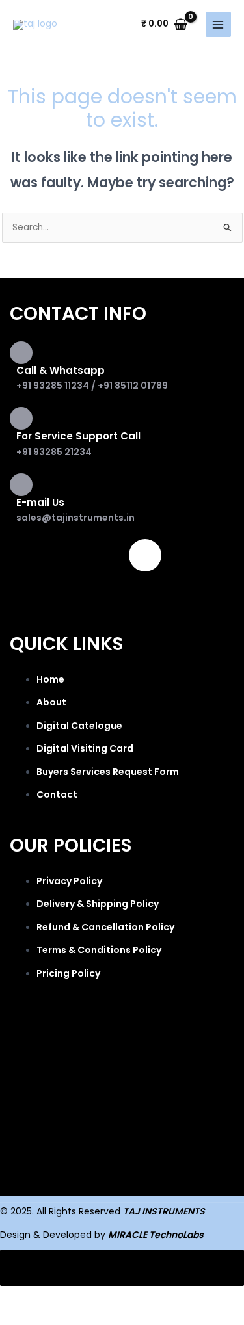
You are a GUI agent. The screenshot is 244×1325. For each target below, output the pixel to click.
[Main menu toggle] (218, 24)
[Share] (135, 1297)
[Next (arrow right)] (81, 1316)
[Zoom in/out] (26, 1297)
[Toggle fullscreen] (81, 1297)
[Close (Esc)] (190, 1297)
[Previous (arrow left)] (26, 1316)
